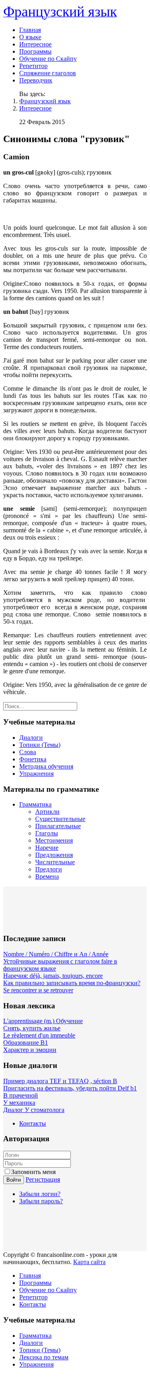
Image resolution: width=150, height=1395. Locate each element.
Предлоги (48, 869)
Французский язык (45, 101)
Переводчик (35, 80)
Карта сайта (89, 1262)
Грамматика (35, 804)
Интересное (35, 44)
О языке (30, 37)
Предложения (54, 854)
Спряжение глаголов (47, 73)
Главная (30, 29)
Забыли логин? (39, 1193)
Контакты (32, 1123)
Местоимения (54, 840)
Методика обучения (46, 766)
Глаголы (46, 833)
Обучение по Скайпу (48, 58)
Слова (27, 752)
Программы (35, 51)
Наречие (46, 847)
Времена (47, 876)
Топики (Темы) (39, 744)
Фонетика (32, 759)
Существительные (60, 818)
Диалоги (31, 737)
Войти (13, 1180)
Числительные (55, 862)
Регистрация (43, 1179)
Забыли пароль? (41, 1201)
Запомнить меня (33, 1171)
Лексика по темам (43, 1357)
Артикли (47, 811)
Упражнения (36, 773)
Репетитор (33, 65)
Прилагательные (58, 826)
